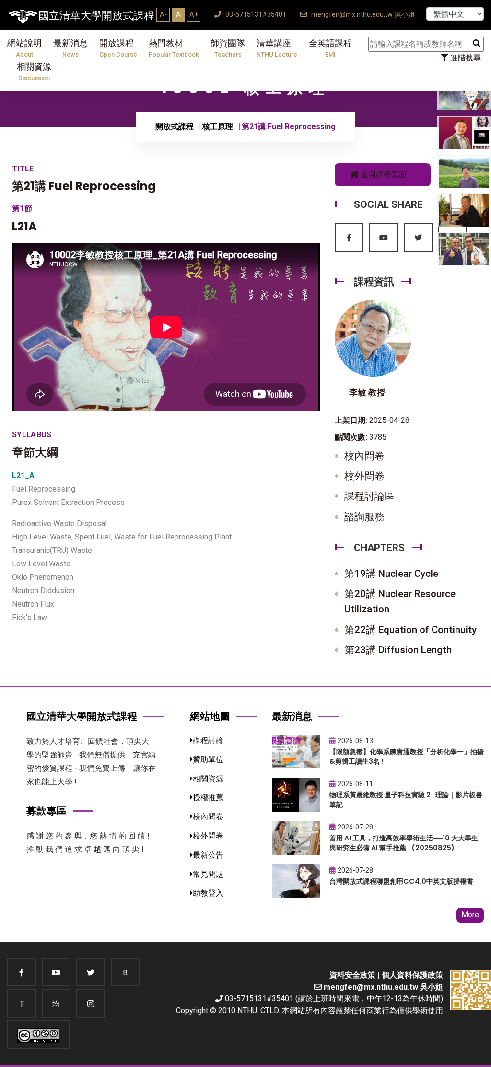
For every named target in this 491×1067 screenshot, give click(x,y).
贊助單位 (208, 759)
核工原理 (217, 126)
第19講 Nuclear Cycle (391, 573)
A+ (193, 14)
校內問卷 (364, 456)
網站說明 (24, 48)
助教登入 (208, 893)
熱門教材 (174, 48)
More (470, 914)
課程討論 (208, 740)
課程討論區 (369, 496)
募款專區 (46, 811)
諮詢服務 (364, 517)
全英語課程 (330, 48)
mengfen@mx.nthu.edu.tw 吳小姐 (362, 15)
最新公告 (208, 855)
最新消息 (70, 48)
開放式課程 (174, 126)
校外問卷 (364, 476)
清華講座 (277, 48)
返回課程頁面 (383, 174)
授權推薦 (208, 797)
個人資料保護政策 (412, 975)
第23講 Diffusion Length (398, 650)
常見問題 (208, 874)
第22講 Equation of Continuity (410, 629)
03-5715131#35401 (254, 15)
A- (163, 14)
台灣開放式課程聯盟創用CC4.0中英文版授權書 (401, 881)
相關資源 (34, 72)
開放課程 (118, 48)
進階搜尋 (464, 57)
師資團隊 (227, 48)
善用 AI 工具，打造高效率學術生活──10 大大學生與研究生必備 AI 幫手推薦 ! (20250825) (403, 843)
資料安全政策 (352, 975)
